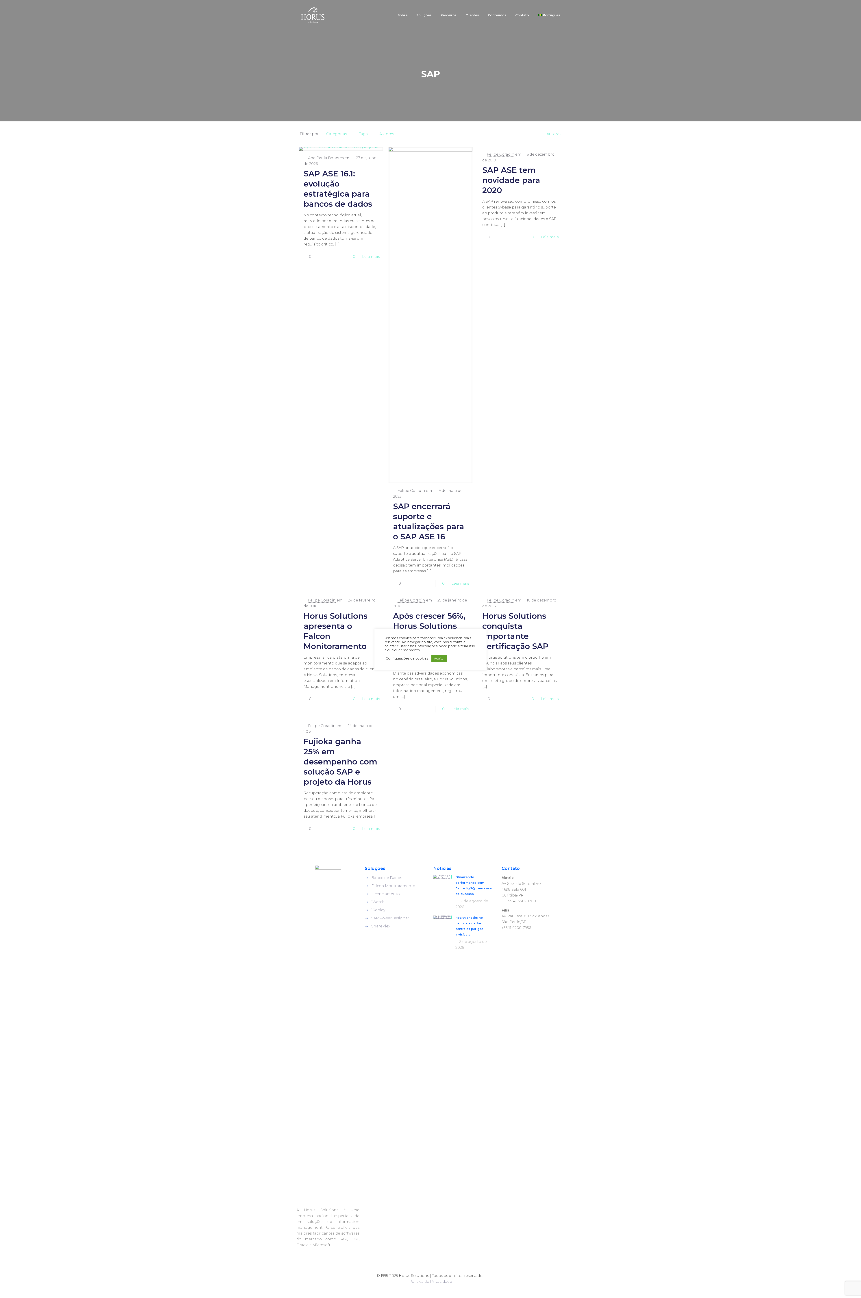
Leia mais (371, 256)
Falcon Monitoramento (393, 886)
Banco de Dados (386, 878)
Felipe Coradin (411, 490)
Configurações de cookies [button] (407, 658)
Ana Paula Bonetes (326, 158)
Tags (363, 134)
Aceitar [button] (439, 658)
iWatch (378, 902)
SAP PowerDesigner (390, 918)
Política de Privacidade (430, 1281)
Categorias (336, 134)
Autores (386, 134)
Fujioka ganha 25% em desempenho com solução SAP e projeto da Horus (340, 762)
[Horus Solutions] (313, 15)
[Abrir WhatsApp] (10, 1287)
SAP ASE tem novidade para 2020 (511, 180)
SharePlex (380, 926)
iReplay (378, 910)
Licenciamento (385, 894)
